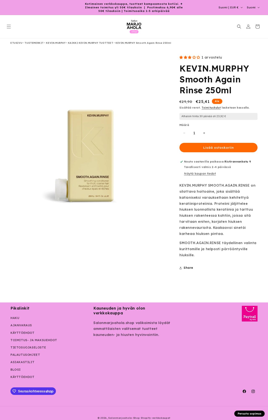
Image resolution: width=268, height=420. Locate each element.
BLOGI (15, 369)
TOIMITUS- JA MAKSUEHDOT (33, 340)
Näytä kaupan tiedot (200, 173)
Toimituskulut (211, 107)
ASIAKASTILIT (22, 362)
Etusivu (16, 42)
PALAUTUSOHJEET (25, 355)
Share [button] (188, 268)
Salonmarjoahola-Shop (124, 417)
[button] (8, 26)
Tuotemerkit (34, 42)
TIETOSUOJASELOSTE (28, 347)
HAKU (14, 318)
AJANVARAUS (21, 325)
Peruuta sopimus (249, 413)
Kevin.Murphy (56, 42)
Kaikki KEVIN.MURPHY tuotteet (90, 42)
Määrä (184, 125)
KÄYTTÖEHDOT (22, 333)
